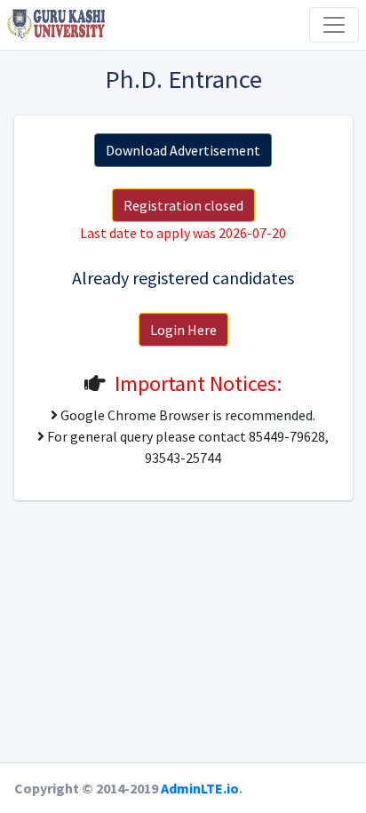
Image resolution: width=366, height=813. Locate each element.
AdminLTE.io (200, 788)
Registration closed (183, 205)
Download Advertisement (183, 150)
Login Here (183, 330)
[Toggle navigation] (334, 25)
